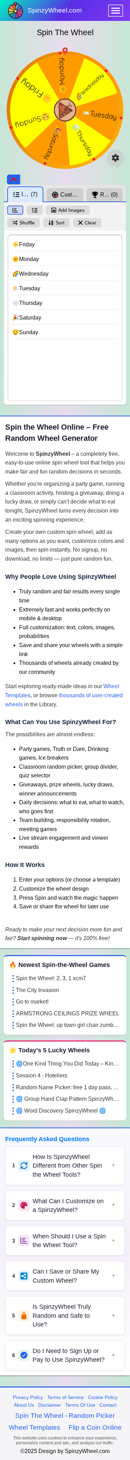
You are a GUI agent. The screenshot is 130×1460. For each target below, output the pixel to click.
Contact (107, 1405)
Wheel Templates (34, 1427)
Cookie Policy (103, 1397)
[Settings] (115, 158)
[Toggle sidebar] (13, 179)
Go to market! (32, 1002)
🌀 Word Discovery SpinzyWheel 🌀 (61, 1111)
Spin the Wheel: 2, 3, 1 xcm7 (51, 978)
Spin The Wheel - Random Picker (65, 1415)
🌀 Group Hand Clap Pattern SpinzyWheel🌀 (68, 1099)
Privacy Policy (28, 1397)
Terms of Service (65, 1397)
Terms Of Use (80, 1405)
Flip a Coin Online (95, 1427)
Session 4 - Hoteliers (41, 1075)
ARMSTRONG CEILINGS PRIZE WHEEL (67, 1013)
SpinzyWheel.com (55, 10)
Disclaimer (49, 1405)
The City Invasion (37, 990)
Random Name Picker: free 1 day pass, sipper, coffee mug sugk (68, 1087)
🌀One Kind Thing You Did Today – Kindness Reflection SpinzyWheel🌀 (68, 1064)
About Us (24, 1405)
